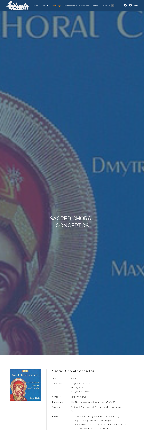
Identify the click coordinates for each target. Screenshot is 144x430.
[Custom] (136, 5)
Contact (95, 6)
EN (113, 5)
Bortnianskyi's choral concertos (76, 6)
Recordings (56, 6)
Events (104, 6)
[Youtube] (130, 5)
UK (109, 5)
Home (35, 6)
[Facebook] (125, 5)
